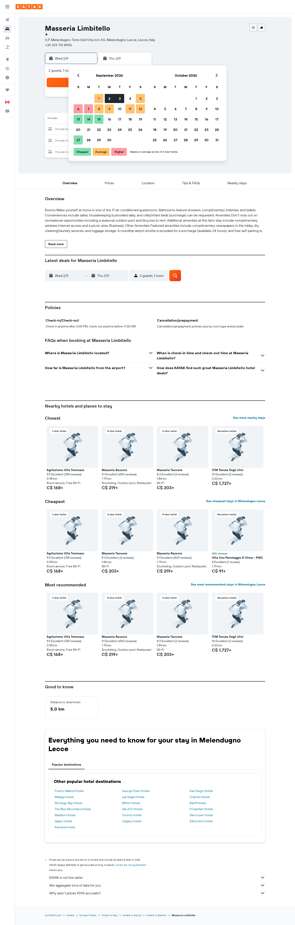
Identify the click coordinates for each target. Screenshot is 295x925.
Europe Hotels (87, 915)
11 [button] (130, 109)
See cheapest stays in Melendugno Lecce (235, 501)
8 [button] (99, 109)
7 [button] (88, 109)
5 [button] (140, 98)
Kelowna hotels (65, 827)
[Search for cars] (7, 38)
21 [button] (88, 129)
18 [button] (130, 119)
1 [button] (99, 98)
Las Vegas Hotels (133, 797)
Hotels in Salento (156, 915)
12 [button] (140, 109)
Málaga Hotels (64, 797)
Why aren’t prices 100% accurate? (75, 893)
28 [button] (88, 140)
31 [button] (217, 140)
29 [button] (99, 140)
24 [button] (120, 129)
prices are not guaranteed (131, 864)
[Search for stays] (7, 29)
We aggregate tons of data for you (75, 885)
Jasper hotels (63, 821)
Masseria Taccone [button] (169, 470)
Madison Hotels (65, 815)
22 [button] (99, 129)
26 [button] (140, 129)
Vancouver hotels (201, 815)
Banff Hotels (198, 803)
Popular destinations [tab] (66, 764)
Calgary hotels (131, 821)
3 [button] (120, 98)
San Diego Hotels (201, 791)
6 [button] (78, 109)
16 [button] (109, 119)
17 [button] (119, 119)
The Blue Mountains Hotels (73, 809)
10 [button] (120, 109)
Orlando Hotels (200, 797)
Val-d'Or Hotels (132, 809)
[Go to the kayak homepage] (29, 6)
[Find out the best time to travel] (7, 77)
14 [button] (88, 119)
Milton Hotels (131, 803)
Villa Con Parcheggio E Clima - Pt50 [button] (237, 558)
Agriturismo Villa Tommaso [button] (65, 470)
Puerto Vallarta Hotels (69, 791)
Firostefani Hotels (201, 809)
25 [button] (130, 129)
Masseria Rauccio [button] (114, 470)
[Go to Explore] (7, 59)
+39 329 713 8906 (58, 45)
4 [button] (130, 98)
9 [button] (109, 109)
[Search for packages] (7, 47)
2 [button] (109, 98)
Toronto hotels (131, 815)
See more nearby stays (249, 418)
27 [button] (78, 140)
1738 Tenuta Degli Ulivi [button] (227, 470)
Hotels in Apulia (132, 915)
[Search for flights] (7, 20)
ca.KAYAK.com (53, 915)
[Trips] (7, 90)
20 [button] (78, 129)
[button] (7, 6)
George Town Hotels (135, 791)
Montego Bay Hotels (68, 803)
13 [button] (78, 119)
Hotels (70, 915)
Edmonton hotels (201, 821)
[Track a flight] (7, 68)
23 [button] (109, 129)
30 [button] (109, 140)
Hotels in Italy (109, 915)
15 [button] (99, 119)
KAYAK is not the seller (66, 877)
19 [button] (140, 119)
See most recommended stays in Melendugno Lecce (228, 584)
